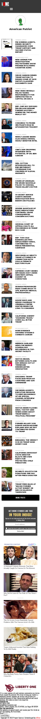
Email (2, 713)
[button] (11, 9)
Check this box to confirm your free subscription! (22, 528)
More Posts (20, 497)
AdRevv (38, 717)
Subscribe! (20, 531)
